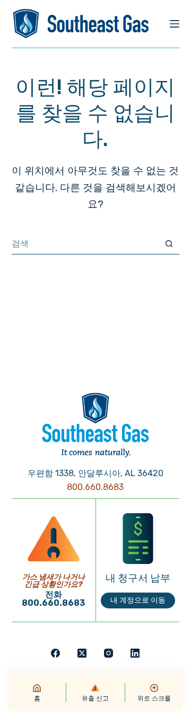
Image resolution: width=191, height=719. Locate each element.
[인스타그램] (108, 653)
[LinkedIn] (135, 653)
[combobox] (85, 243)
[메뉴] (174, 24)
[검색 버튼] (169, 243)
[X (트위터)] (81, 653)
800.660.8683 (95, 487)
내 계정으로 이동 (138, 600)
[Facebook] (55, 653)
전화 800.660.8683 (53, 598)
